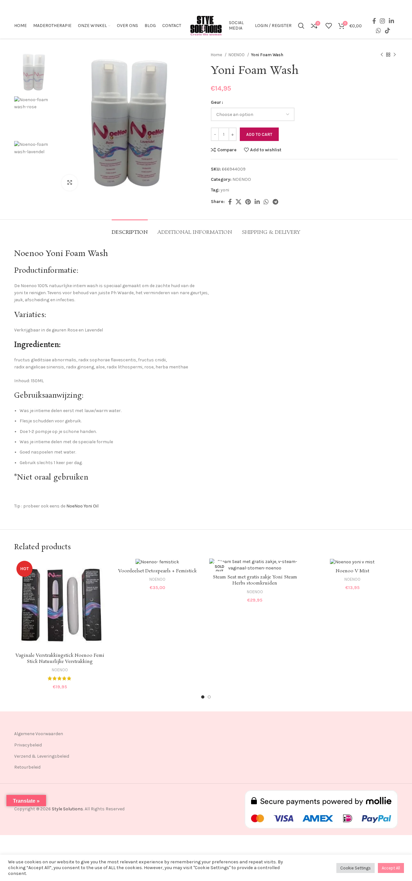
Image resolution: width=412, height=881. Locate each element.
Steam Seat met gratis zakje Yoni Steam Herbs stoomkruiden (255, 580)
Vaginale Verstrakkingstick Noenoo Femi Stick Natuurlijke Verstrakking (59, 658)
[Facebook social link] (374, 21)
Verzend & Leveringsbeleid (41, 756)
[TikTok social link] (387, 30)
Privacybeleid (28, 745)
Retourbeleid (27, 767)
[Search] (301, 25)
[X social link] (238, 202)
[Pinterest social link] (248, 202)
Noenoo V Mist (352, 571)
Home (217, 54)
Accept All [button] (391, 868)
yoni (224, 190)
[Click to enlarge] (69, 183)
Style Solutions (67, 809)
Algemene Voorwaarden (38, 733)
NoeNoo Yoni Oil (82, 506)
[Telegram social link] (275, 202)
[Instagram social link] (382, 21)
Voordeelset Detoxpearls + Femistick (157, 571)
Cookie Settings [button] (355, 868)
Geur (216, 102)
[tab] (130, 229)
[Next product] (394, 55)
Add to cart (259, 134)
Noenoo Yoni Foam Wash (61, 254)
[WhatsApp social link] (378, 30)
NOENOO (237, 54)
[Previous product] (382, 55)
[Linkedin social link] (391, 21)
